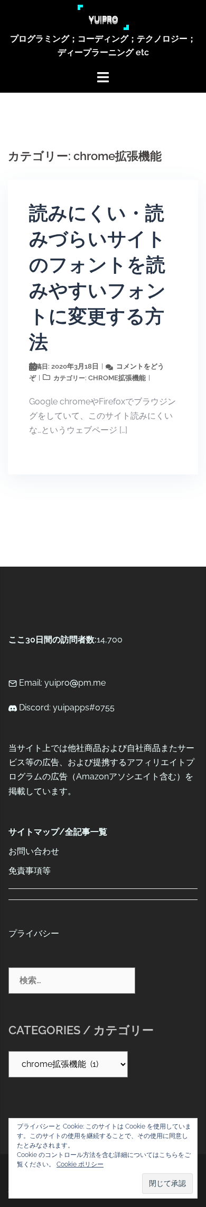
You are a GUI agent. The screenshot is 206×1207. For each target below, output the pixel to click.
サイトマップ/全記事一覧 (57, 832)
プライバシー (33, 933)
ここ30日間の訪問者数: (52, 640)
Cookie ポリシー (80, 1164)
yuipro (103, 17)
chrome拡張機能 (117, 378)
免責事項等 (29, 871)
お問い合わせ (33, 851)
